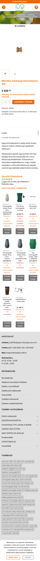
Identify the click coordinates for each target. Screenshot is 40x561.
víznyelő (6, 533)
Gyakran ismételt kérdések (12, 403)
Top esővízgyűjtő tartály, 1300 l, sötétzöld (33, 255)
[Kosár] (36, 7)
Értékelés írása (7, 184)
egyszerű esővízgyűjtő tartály (12, 476)
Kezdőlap (10, 15)
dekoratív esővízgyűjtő (11, 472)
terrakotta (29, 529)
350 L (20, 461)
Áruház (21, 15)
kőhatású (30, 512)
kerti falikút (7, 508)
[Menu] (3, 7)
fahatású (29, 483)
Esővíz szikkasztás (9, 416)
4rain (5, 461)
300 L (12, 461)
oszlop (29, 519)
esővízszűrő (25, 479)
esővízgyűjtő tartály (10, 479)
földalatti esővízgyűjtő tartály (12, 490)
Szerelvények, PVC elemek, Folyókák (16, 425)
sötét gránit (18, 529)
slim (25, 522)
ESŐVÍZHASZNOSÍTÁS (11, 420)
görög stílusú (15, 504)
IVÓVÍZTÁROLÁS (9, 442)
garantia (30, 501)
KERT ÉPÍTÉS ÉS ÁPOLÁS (13, 433)
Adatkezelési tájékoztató (11, 391)
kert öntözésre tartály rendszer (13, 512)
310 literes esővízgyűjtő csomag (20, 208)
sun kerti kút (7, 526)
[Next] (35, 50)
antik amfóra (7, 465)
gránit (5, 504)
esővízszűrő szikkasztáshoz (12, 483)
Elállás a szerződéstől (10, 386)
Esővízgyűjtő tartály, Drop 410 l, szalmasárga (7, 209)
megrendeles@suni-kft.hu (16, 353)
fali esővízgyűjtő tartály (10, 487)
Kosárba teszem (23, 102)
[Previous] (5, 50)
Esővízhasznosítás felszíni (18, 111)
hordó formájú (28, 504)
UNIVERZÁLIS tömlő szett (21, 300)
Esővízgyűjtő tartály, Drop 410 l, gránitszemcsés (21, 255)
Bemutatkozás (7, 378)
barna (18, 465)
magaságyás (7, 515)
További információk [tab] (10, 138)
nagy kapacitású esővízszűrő (13, 519)
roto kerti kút (15, 522)
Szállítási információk (10, 399)
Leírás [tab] (4, 133)
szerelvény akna (21, 526)
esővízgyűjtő (31, 476)
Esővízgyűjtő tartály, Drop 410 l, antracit (7, 255)
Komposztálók (7, 437)
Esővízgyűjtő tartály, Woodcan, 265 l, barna (7, 302)
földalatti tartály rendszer (11, 494)
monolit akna (21, 515)
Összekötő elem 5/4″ (33, 207)
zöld (15, 533)
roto (5, 522)
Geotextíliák (6, 446)
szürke (33, 526)
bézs (22, 469)
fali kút (25, 487)
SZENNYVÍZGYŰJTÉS (11, 429)
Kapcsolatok (6, 395)
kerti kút (18, 508)
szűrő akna (7, 529)
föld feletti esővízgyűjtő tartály (13, 501)
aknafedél (29, 461)
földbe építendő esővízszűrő (12, 497)
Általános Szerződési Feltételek (14, 382)
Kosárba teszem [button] (7, 231)
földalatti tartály (31, 490)
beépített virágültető (9, 469)
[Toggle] (37, 416)
